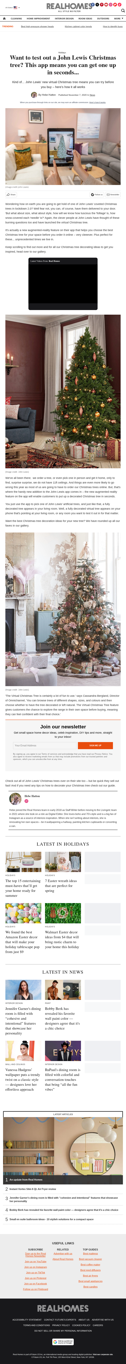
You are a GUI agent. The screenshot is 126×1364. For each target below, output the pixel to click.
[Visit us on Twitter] (97, 4)
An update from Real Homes (26, 1179)
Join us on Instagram (35, 1267)
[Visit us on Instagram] (110, 4)
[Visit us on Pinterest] (102, 4)
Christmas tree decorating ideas (80, 247)
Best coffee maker (90, 1264)
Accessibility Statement (27, 1320)
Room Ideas (85, 18)
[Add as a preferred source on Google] (63, 1341)
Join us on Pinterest (35, 1278)
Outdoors (103, 18)
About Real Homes (63, 1259)
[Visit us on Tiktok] (119, 4)
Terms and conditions (36, 1325)
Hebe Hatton (49, 95)
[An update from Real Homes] (63, 1151)
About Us (84, 1320)
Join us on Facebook (35, 1283)
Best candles (90, 1286)
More (117, 18)
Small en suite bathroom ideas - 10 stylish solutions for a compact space (52, 1219)
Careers (98, 1325)
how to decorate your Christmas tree (67, 785)
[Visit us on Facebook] (93, 4)
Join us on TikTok (35, 1272)
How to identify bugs (113, 26)
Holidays (62, 52)
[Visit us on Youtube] (106, 4)
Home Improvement (38, 18)
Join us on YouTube (35, 1261)
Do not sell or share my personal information (63, 1331)
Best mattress (90, 1253)
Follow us (99, 195)
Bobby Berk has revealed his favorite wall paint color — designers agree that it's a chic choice (64, 1210)
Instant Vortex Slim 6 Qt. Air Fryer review (33, 1189)
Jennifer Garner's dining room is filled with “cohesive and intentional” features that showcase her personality (64, 1200)
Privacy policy (61, 1325)
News (92, 95)
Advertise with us (63, 1253)
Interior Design (64, 18)
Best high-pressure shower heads (37, 26)
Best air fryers (90, 1275)
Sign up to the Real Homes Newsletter (35, 1254)
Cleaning (16, 18)
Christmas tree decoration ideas (42, 521)
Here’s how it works (97, 102)
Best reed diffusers (90, 1270)
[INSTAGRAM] (27, 801)
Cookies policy (81, 1325)
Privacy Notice (101, 754)
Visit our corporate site (103, 1354)
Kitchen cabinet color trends (78, 26)
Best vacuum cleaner (90, 1259)
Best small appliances (90, 1281)
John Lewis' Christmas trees (42, 780)
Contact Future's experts (60, 1320)
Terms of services (49, 754)
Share (13, 195)
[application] (63, 283)
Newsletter (114, 195)
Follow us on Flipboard (35, 1289)
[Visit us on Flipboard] (115, 4)
